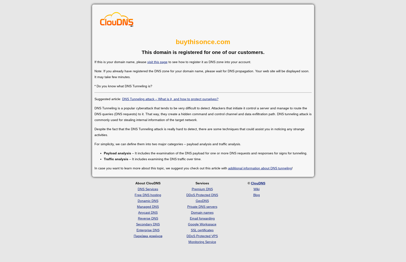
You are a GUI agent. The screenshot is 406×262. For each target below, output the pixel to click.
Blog (256, 195)
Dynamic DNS (148, 201)
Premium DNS (202, 189)
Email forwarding (202, 218)
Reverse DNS (148, 218)
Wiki (257, 189)
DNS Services (148, 189)
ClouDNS (258, 183)
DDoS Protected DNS (202, 195)
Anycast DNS (148, 212)
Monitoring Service (202, 242)
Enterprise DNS (148, 230)
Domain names (202, 212)
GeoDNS (202, 201)
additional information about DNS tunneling (260, 168)
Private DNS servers (202, 207)
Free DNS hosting (148, 195)
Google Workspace (202, 224)
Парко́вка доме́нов (148, 236)
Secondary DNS (148, 224)
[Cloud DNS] (116, 20)
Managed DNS (148, 207)
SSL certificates (202, 230)
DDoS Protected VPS (202, 236)
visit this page (157, 62)
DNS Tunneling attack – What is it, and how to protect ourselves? (170, 99)
